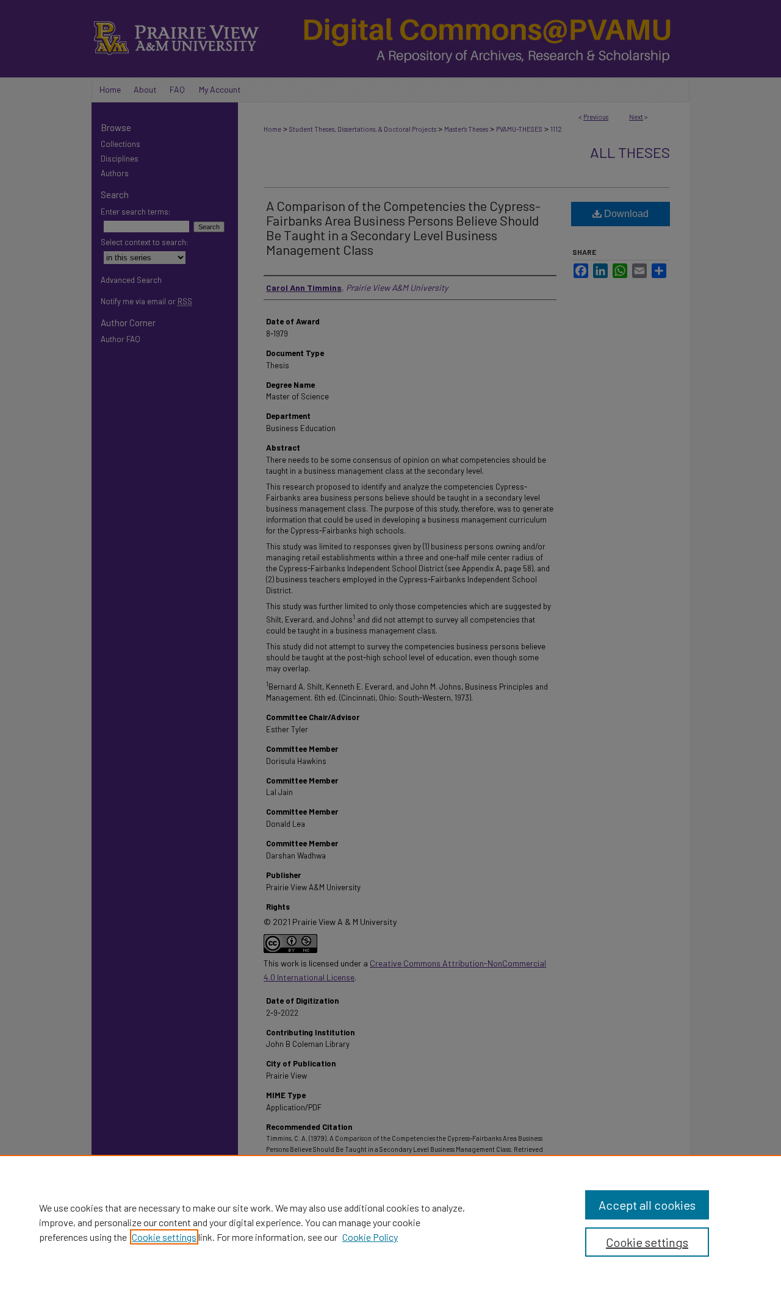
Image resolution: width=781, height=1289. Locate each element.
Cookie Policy (370, 1237)
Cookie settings (164, 1237)
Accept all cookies (647, 1205)
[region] (390, 1222)
